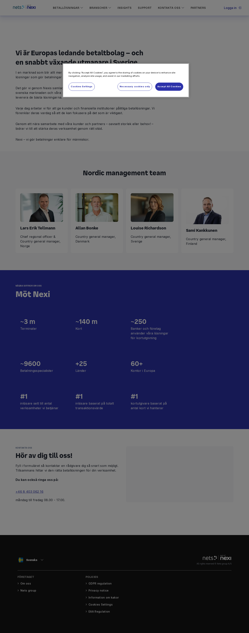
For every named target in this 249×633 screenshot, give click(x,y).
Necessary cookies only (135, 86)
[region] (126, 80)
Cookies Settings (81, 86)
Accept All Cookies (169, 86)
